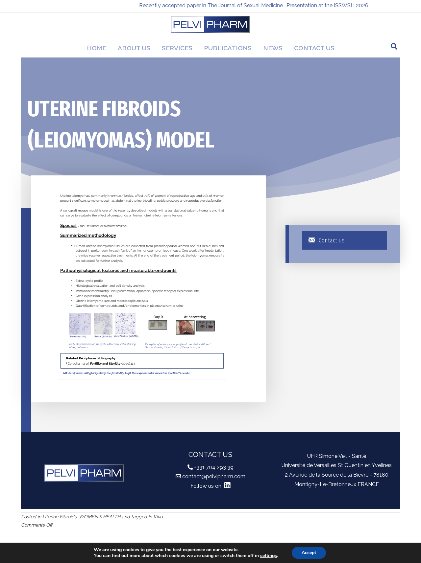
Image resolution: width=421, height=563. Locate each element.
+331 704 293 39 (214, 467)
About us (134, 48)
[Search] (394, 46)
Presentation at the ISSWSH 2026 (320, 5)
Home (96, 48)
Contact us (314, 48)
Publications (228, 48)
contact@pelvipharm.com (213, 476)
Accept (309, 553)
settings (268, 556)
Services (177, 48)
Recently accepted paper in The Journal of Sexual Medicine (203, 5)
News (273, 48)
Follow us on (206, 486)
